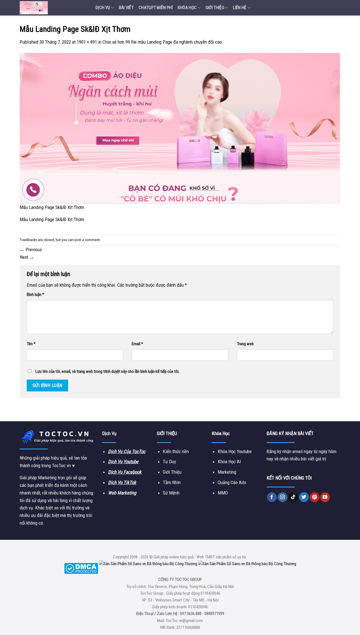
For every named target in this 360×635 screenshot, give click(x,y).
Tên (31, 343)
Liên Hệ (239, 7)
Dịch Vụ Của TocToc (126, 451)
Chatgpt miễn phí (156, 7)
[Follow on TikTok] (293, 497)
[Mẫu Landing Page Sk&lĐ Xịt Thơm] (180, 128)
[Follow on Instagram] (282, 497)
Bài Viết (126, 7)
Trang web (245, 343)
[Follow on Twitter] (304, 497)
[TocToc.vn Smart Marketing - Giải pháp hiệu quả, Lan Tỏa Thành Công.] (53, 7)
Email (137, 343)
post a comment (87, 240)
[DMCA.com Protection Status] (81, 568)
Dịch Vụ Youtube (123, 461)
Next (27, 257)
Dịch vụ (103, 7)
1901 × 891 (87, 42)
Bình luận (35, 294)
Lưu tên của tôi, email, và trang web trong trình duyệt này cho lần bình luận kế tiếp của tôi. (107, 371)
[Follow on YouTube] (325, 497)
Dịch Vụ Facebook (124, 472)
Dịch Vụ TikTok (122, 482)
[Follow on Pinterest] (315, 497)
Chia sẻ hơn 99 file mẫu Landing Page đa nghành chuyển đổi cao (162, 42)
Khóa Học (187, 7)
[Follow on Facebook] (272, 497)
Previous (31, 249)
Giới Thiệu (215, 7)
